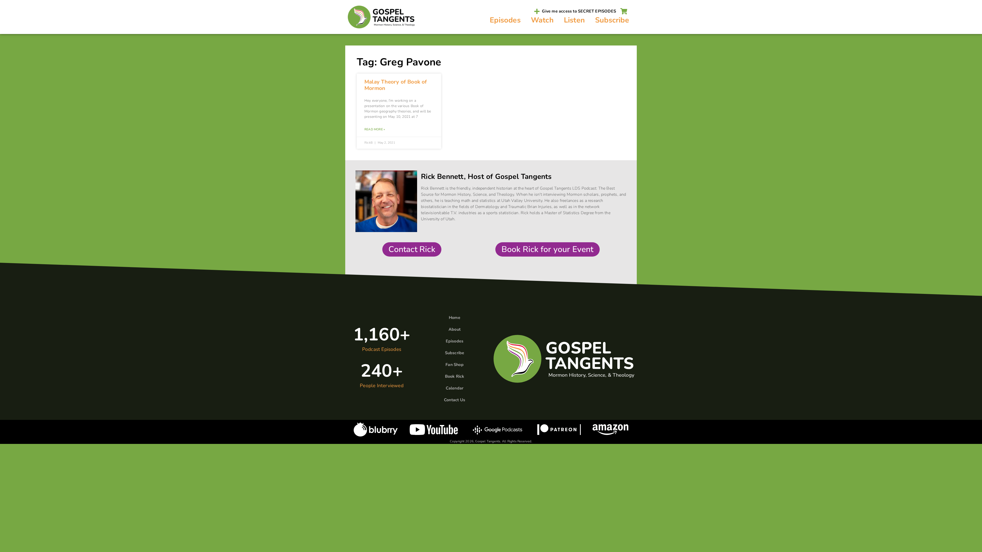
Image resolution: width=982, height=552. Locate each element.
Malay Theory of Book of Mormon (395, 85)
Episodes (505, 20)
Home (454, 317)
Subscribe (612, 20)
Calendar (455, 388)
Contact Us (454, 400)
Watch (542, 20)
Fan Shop (454, 364)
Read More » (374, 129)
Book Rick (454, 376)
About (455, 329)
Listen (574, 20)
